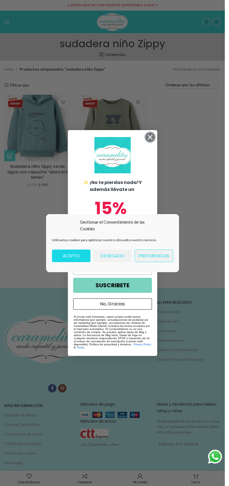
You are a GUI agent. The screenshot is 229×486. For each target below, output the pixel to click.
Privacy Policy (142, 344)
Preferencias (154, 255)
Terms (80, 347)
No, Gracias (112, 304)
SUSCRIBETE (112, 285)
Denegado (113, 255)
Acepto (71, 255)
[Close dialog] (150, 137)
